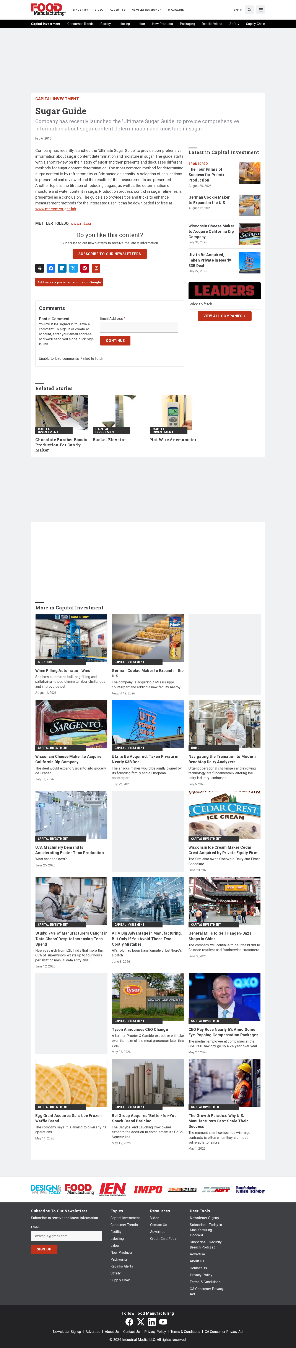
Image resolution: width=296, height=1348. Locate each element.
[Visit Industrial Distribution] (182, 1189)
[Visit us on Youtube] (163, 1322)
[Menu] (260, 9)
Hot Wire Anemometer (173, 439)
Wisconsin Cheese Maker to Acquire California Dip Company (211, 231)
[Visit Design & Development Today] (46, 1189)
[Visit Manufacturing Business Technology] (250, 1189)
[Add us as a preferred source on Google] (96, 268)
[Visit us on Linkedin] (152, 1322)
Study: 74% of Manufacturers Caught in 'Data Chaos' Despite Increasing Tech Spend (71, 938)
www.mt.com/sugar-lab (55, 209)
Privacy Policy (155, 1332)
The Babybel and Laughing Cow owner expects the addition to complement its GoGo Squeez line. (147, 1132)
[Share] (51, 268)
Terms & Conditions (185, 1332)
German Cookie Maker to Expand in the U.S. (209, 200)
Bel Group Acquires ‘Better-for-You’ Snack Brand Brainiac (144, 1118)
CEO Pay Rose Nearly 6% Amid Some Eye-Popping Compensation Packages (223, 1032)
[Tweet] (73, 268)
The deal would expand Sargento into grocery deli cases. (70, 770)
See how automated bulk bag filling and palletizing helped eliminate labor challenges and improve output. (70, 682)
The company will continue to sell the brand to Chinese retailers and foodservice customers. (224, 947)
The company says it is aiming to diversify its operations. (71, 1129)
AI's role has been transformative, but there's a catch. (147, 952)
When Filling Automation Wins (62, 670)
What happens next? (51, 859)
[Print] (39, 268)
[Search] (249, 9)
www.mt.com (82, 223)
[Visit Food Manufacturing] (80, 1189)
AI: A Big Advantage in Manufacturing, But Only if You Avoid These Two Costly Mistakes (147, 938)
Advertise (93, 1332)
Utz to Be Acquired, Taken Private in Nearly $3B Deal (210, 260)
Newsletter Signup (67, 1332)
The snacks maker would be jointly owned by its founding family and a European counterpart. (147, 773)
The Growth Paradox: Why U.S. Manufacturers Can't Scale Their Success (218, 1121)
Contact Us (131, 1332)
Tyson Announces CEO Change (140, 1029)
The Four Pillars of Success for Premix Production (206, 174)
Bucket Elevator (109, 439)
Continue (115, 341)
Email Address (112, 318)
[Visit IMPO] (148, 1189)
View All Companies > (224, 316)
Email (35, 1227)
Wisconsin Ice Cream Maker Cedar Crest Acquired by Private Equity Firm (223, 850)
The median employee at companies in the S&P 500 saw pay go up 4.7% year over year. (223, 1043)
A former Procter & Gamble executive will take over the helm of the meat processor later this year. (148, 1041)
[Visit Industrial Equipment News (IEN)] (112, 1189)
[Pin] (84, 268)
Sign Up (44, 1249)
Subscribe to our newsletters (109, 254)
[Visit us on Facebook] (129, 1322)
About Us (112, 1332)
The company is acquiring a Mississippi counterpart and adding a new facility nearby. (146, 684)
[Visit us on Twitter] (141, 1322)
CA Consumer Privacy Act (224, 1332)
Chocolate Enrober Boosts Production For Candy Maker (61, 445)
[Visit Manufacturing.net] (216, 1189)
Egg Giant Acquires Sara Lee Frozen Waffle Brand (68, 1118)
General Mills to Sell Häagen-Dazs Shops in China (220, 936)
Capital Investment (57, 98)
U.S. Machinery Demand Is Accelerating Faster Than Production (69, 850)
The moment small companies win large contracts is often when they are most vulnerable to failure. (219, 1137)
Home (195, 748)
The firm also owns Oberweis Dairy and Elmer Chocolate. (224, 861)
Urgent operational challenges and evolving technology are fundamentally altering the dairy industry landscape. (222, 773)
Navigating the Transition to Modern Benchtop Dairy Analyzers (222, 759)
